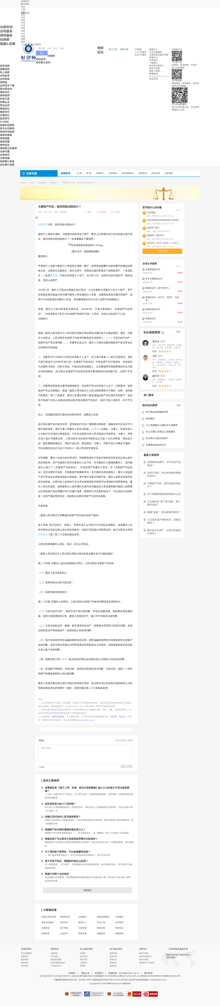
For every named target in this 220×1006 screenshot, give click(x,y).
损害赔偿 (119, 933)
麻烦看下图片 (153, 228)
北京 (23, 7)
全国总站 (25, 1)
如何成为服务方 (156, 65)
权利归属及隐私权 (58, 963)
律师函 (82, 966)
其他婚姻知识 (128, 173)
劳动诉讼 (113, 963)
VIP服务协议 (56, 966)
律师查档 (113, 953)
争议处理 (24, 966)
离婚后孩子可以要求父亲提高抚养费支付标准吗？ (71, 839)
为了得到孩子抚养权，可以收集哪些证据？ (67, 851)
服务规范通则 (56, 959)
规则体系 (24, 959)
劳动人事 (101, 922)
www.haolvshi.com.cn (85, 720)
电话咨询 (83, 956)
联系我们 (153, 60)
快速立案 (113, 956)
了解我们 (153, 63)
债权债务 (101, 928)
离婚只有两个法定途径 (57, 874)
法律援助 (119, 917)
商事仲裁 (82, 933)
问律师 (82, 953)
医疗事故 (64, 928)
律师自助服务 (47, 922)
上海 (23, 9)
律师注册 (124, 49)
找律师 (113, 716)
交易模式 (24, 956)
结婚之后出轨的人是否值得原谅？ (63, 816)
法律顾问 (82, 917)
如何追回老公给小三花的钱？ (60, 803)
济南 (23, 31)
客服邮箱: (153, 74)
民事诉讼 (96, 429)
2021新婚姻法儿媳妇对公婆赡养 (161, 425)
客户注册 (113, 49)
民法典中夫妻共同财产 (157, 438)
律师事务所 (65, 917)
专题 (32, 183)
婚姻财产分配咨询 (155, 235)
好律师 (23, 183)
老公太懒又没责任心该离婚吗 (160, 432)
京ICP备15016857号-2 (62, 976)
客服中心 (153, 57)
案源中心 (82, 922)
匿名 (43, 767)
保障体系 (24, 963)
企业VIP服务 (140, 55)
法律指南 (168, 173)
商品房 (54, 275)
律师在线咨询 (58, 716)
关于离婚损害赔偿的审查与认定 (164, 494)
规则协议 (55, 949)
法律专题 (31, 173)
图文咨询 (83, 959)
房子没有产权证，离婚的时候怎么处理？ (66, 861)
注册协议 (54, 953)
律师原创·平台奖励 (146, 963)
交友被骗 (151, 212)
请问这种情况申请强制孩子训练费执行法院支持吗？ (164, 220)
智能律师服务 (103, 917)
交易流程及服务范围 (158, 55)
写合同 (122, 716)
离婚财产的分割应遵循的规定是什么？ (65, 829)
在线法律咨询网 (48, 917)
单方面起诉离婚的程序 (157, 412)
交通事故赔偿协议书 (156, 445)
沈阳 (23, 36)
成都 (23, 39)
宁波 (23, 23)
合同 (125, 669)
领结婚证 (150, 418)
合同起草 (83, 963)
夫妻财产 (100, 173)
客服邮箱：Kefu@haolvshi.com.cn (124, 973)
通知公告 (85, 973)
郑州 (23, 28)
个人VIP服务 (140, 52)
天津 (23, 25)
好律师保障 (26, 949)
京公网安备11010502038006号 (149, 976)
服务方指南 (154, 71)
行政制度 (82, 928)
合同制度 (119, 922)
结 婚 (79, 173)
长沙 (23, 34)
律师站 (38, 44)
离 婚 (89, 173)
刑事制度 (45, 933)
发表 (127, 766)
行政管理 (64, 659)
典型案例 (143, 173)
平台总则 (54, 956)
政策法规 (155, 173)
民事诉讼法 (44, 534)
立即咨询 (162, 251)
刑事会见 (113, 959)
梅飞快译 (148, 973)
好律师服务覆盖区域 (178, 949)
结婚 (108, 357)
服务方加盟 (154, 68)
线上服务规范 (86, 949)
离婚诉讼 (113, 966)
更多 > (180, 405)
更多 (23, 42)
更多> (179, 332)
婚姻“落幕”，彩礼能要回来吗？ (163, 512)
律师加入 (143, 949)
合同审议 (64, 922)
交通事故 (45, 928)
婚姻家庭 (42, 183)
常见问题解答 (155, 52)
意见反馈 (153, 79)
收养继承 (113, 173)
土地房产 (64, 933)
